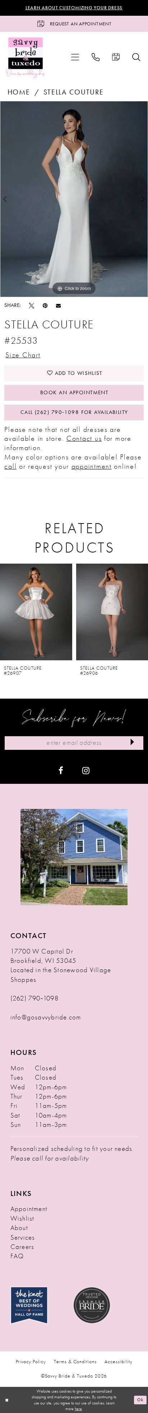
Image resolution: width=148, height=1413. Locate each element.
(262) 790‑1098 (34, 998)
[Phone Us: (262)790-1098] (95, 57)
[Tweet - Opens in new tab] (31, 305)
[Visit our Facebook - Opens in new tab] (61, 770)
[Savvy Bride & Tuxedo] (25, 57)
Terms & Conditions (75, 1361)
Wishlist (22, 1218)
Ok (140, 1400)
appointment (91, 466)
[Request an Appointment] (116, 57)
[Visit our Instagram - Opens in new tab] (86, 770)
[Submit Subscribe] (132, 743)
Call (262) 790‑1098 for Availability (74, 412)
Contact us (84, 438)
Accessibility (118, 1361)
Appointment (29, 1209)
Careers (22, 1247)
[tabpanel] (74, 199)
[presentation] (36, 612)
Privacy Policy (31, 1361)
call (10, 466)
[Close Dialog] (6, 1400)
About (19, 1228)
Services (22, 1237)
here (78, 1409)
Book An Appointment (74, 392)
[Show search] (136, 57)
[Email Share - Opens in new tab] (58, 305)
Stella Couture (73, 92)
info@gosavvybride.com (45, 1017)
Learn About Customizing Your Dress (74, 8)
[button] (75, 57)
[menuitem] (75, 57)
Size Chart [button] (22, 355)
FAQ (17, 1256)
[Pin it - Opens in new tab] (45, 305)
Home (19, 92)
